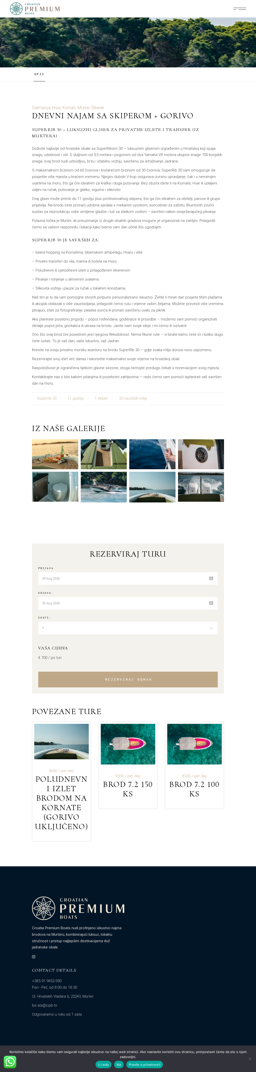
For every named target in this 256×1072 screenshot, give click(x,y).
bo (34, 1005)
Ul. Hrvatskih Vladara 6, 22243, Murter (63, 996)
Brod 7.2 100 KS (194, 789)
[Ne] (249, 1058)
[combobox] (128, 628)
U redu (103, 1065)
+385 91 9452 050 (47, 981)
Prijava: (47, 568)
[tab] (41, 74)
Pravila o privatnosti (144, 1065)
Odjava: (46, 593)
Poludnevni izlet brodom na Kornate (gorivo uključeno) (61, 802)
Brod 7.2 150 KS (128, 789)
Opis (39, 74)
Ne (118, 1065)
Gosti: (45, 617)
